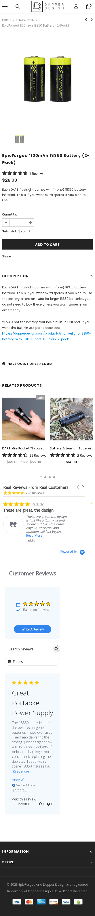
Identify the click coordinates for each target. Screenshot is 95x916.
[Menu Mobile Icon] (5, 6)
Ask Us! (45, 364)
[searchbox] (28, 648)
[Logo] (47, 6)
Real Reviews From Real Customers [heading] (35, 487)
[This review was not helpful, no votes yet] (48, 804)
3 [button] (50, 477)
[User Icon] (76, 6)
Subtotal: (9, 231)
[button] (78, 487)
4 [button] (54, 477)
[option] (47, 79)
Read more (21, 771)
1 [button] (41, 477)
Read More (34, 535)
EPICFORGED (25, 20)
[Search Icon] (17, 6)
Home (6, 20)
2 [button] (45, 477)
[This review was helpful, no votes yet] (40, 804)
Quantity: (9, 214)
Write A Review (33, 629)
